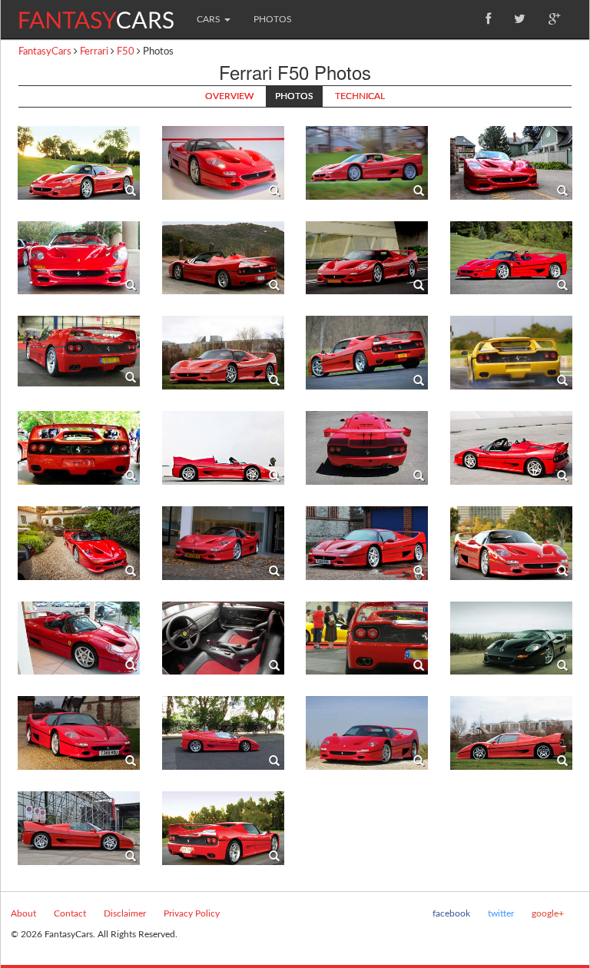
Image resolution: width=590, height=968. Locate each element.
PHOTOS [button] (294, 96)
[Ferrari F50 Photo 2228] (79, 448)
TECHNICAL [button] (360, 96)
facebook (451, 913)
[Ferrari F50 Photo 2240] (511, 637)
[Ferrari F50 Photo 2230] (79, 162)
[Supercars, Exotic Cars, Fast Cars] (96, 14)
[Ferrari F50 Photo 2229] (223, 448)
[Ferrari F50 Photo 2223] (511, 257)
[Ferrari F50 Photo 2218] (367, 162)
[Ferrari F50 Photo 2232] (511, 448)
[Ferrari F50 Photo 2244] (511, 733)
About (23, 913)
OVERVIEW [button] (229, 96)
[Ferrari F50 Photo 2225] (223, 352)
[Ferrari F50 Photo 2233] (79, 542)
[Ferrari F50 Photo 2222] (367, 257)
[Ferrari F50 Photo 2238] (223, 637)
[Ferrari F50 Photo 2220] (79, 257)
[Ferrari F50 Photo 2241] (79, 733)
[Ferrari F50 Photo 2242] (223, 733)
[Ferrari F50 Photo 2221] (223, 257)
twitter (501, 913)
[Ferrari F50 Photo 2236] (511, 542)
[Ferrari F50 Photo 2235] (367, 542)
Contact (70, 913)
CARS (210, 19)
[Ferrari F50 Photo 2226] (367, 352)
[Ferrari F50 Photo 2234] (223, 542)
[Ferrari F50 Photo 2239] (367, 637)
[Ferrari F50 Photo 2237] (79, 637)
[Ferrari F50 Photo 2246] (223, 827)
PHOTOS (273, 19)
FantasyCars (44, 52)
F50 (125, 52)
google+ (548, 913)
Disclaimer (125, 913)
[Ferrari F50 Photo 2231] (367, 448)
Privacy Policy (192, 913)
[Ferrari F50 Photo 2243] (367, 733)
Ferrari (94, 52)
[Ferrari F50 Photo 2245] (79, 827)
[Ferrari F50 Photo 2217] (223, 162)
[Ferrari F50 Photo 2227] (511, 352)
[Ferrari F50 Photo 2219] (511, 162)
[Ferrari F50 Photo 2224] (79, 351)
